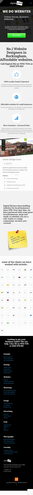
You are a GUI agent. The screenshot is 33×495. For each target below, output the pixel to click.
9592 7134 (25, 63)
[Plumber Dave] (19, 277)
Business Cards (7, 407)
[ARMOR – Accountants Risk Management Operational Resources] (2, 315)
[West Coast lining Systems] (8, 292)
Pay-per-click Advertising (9, 394)
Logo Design (7, 405)
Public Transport (7, 416)
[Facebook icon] (16, 485)
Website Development (9, 381)
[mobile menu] (30, 3)
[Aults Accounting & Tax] (25, 277)
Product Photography (8, 441)
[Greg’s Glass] (2, 292)
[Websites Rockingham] (16, 3)
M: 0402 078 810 (7, 471)
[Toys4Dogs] (31, 285)
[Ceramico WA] (19, 292)
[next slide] (3, 149)
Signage (5, 417)
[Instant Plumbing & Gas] (13, 300)
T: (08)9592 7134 (7, 469)
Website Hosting (7, 367)
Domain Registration (8, 358)
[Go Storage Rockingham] (31, 292)
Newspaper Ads (7, 425)
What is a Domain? (8, 357)
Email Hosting (7, 369)
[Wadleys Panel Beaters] (8, 285)
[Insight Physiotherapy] (25, 292)
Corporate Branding (8, 403)
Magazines (6, 426)
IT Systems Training (8, 450)
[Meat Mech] (31, 270)
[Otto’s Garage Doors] (13, 323)
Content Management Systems (11, 452)
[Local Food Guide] (2, 330)
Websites (6, 380)
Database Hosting (8, 371)
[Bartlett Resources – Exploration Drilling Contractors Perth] (13, 308)
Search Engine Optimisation (10, 390)
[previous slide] (3, 142)
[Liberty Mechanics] (31, 323)
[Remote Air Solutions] (31, 300)
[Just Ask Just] (19, 315)
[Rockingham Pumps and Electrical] (25, 315)
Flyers (5, 428)
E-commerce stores (8, 453)
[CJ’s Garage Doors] (2, 277)
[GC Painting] (2, 285)
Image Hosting (7, 372)
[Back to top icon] (16, 479)
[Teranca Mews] (31, 277)
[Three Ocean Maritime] (13, 270)
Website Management (9, 383)
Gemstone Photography (9, 443)
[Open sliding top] (2, 2)
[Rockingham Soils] (2, 308)
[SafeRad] (25, 323)
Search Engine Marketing (9, 392)
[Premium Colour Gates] (19, 285)
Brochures (6, 430)
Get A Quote (16, 35)
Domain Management (9, 360)
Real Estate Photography (9, 439)
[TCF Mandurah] (13, 277)
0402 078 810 (16, 66)
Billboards (6, 414)
